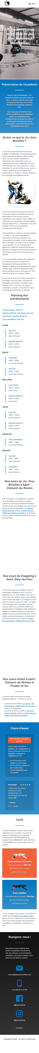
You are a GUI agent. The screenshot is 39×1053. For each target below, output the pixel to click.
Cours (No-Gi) (7, 316)
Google (16, 806)
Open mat (29, 313)
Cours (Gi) (19, 310)
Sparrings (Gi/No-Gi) (9, 313)
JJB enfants (21, 313)
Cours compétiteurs (9, 319)
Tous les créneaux (8, 310)
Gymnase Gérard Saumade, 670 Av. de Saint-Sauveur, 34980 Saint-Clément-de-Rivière (18, 510)
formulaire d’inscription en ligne (22, 916)
